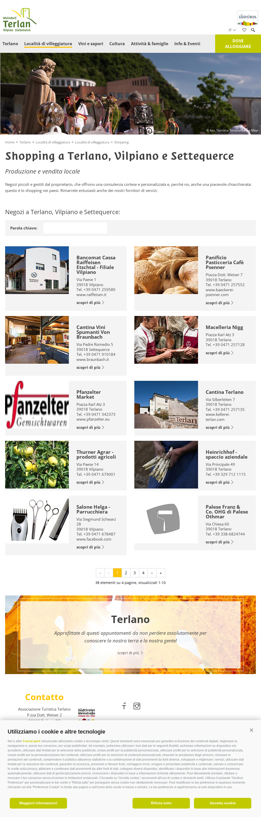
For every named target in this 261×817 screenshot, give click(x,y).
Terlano (10, 43)
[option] (130, 634)
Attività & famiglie (149, 43)
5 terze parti (31, 741)
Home (10, 142)
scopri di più (88, 302)
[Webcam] (251, 89)
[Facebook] (124, 707)
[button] (251, 730)
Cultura (117, 43)
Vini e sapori (90, 43)
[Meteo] (251, 74)
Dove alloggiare (238, 43)
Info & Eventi (187, 43)
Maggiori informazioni (38, 803)
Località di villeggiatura (48, 43)
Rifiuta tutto (161, 803)
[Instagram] (137, 707)
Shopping (121, 142)
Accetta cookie (223, 803)
